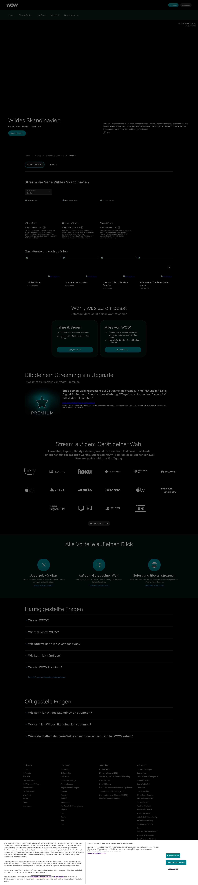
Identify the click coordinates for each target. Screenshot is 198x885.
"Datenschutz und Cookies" (41, 877)
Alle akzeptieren (173, 856)
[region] (99, 862)
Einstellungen (173, 869)
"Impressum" (59, 877)
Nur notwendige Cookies (176, 862)
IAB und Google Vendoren (96, 853)
